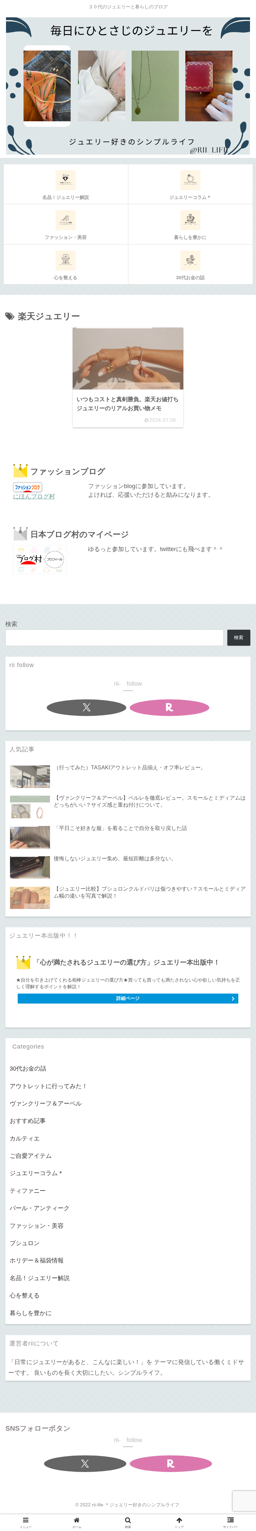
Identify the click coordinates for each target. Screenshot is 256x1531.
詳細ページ (128, 998)
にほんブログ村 (34, 496)
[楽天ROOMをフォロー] (169, 707)
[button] (235, 1100)
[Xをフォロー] (86, 707)
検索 (11, 624)
